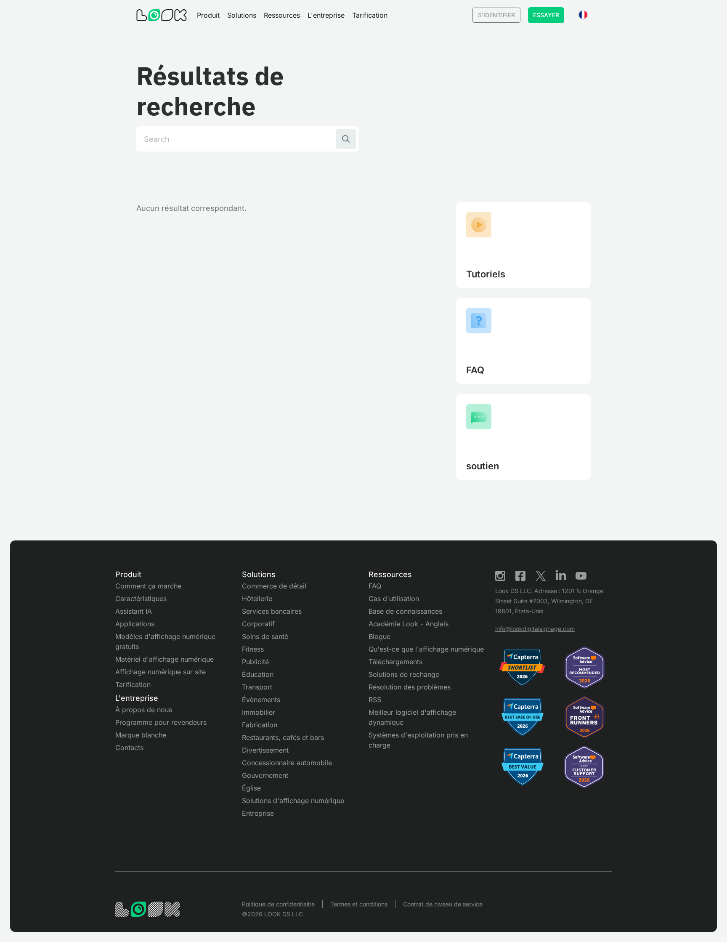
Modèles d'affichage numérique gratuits (165, 641)
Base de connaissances (405, 611)
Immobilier (258, 712)
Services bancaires (272, 611)
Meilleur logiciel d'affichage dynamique (412, 717)
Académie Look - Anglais (408, 624)
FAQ (375, 586)
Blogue (379, 636)
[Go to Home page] (161, 15)
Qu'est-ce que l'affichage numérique (426, 649)
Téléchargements (395, 661)
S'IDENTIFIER (496, 15)
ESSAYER (546, 15)
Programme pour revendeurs (161, 722)
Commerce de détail (274, 586)
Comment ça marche (148, 586)
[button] (208, 15)
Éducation (257, 674)
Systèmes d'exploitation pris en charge (418, 740)
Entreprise (258, 813)
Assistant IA (133, 611)
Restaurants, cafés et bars (283, 737)
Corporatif (258, 624)
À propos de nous (143, 709)
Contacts (129, 747)
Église (251, 788)
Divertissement (265, 750)
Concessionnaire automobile (287, 762)
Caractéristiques (141, 598)
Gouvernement (265, 775)
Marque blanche (140, 735)
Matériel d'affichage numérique (164, 659)
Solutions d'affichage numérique (293, 800)
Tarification (369, 15)
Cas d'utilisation (394, 598)
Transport (257, 687)
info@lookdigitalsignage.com (535, 628)
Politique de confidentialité (278, 903)
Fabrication (259, 725)
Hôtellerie (257, 598)
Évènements (261, 699)
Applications (134, 624)
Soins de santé (265, 636)
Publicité (255, 661)
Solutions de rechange (404, 674)
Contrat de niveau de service (443, 903)
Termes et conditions (358, 903)
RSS (375, 699)
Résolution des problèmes (410, 687)
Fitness (253, 649)
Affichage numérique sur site (160, 672)
